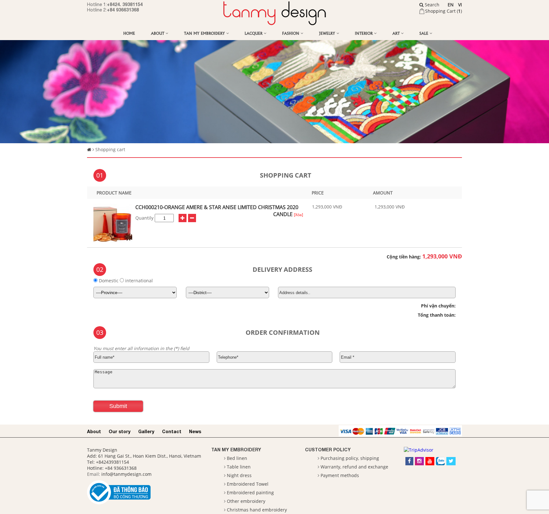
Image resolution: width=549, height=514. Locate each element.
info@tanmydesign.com (126, 474)
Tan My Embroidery (205, 33)
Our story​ (120, 431)
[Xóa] (298, 214)
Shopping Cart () (443, 11)
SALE (424, 33)
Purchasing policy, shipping (350, 458)
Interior (364, 33)
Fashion (291, 33)
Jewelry (327, 33)
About (158, 33)
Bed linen (237, 458)
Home (129, 33)
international (138, 281)
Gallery (146, 431)
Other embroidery (246, 501)
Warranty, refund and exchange (354, 467)
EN (451, 5)
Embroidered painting (250, 492)
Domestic (109, 281)
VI (460, 5)
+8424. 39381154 (125, 4)
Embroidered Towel (247, 484)
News (195, 431)
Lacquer (254, 33)
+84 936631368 (123, 9)
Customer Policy (328, 449)
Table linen (239, 467)
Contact (171, 431)
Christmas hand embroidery (257, 510)
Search (431, 5)
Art (396, 33)
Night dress (239, 475)
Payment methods (340, 475)
